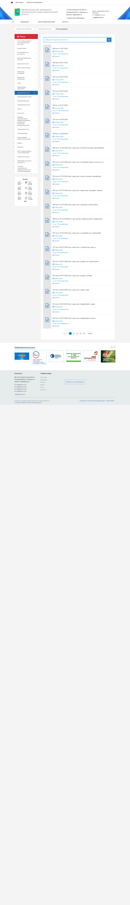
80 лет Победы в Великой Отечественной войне (24, 151)
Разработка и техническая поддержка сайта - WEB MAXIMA (97, 400)
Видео (42, 384)
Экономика (20, 147)
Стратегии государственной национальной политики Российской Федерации (23, 169)
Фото (42, 387)
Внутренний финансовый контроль (24, 58)
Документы (44, 380)
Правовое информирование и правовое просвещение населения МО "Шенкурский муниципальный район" (23, 121)
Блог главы (44, 377)
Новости (19, 108)
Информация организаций (20, 72)
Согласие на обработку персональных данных (28, 402)
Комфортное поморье (23, 156)
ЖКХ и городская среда (23, 67)
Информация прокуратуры (21, 78)
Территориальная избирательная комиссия (24, 138)
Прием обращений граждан (46, 22)
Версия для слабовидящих (34, 2)
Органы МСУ (20, 113)
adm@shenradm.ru (20, 394)
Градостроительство (23, 63)
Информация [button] (25, 22)
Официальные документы (24, 29)
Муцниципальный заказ (23, 104)
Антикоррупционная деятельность (22, 53)
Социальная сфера (22, 133)
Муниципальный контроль (24, 96)
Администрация (21, 48)
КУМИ (19, 83)
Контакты (65, 22)
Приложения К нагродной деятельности (24, 161)
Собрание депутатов (23, 129)
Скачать (57, 56)
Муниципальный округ (23, 100)
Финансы (19, 143)
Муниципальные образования (21, 87)
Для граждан (19, 2)
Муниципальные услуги (45, 29)
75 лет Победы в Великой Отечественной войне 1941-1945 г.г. (24, 42)
